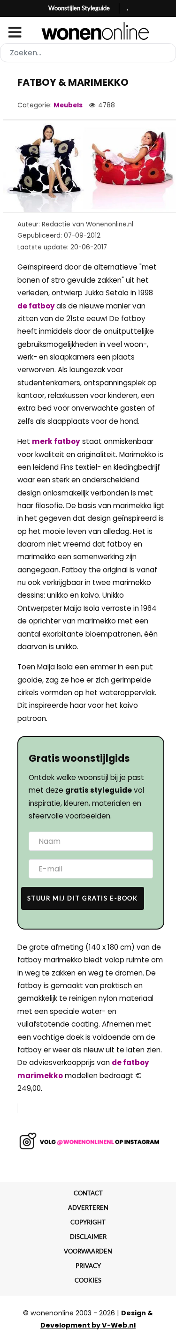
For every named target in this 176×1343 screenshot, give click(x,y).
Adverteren (88, 1207)
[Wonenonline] (88, 31)
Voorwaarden (88, 1251)
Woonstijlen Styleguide (79, 8)
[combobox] (88, 52)
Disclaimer (88, 1236)
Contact (88, 1193)
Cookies (88, 1280)
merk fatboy (56, 441)
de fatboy (36, 306)
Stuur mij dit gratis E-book (82, 898)
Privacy (88, 1265)
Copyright (88, 1222)
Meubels (68, 105)
